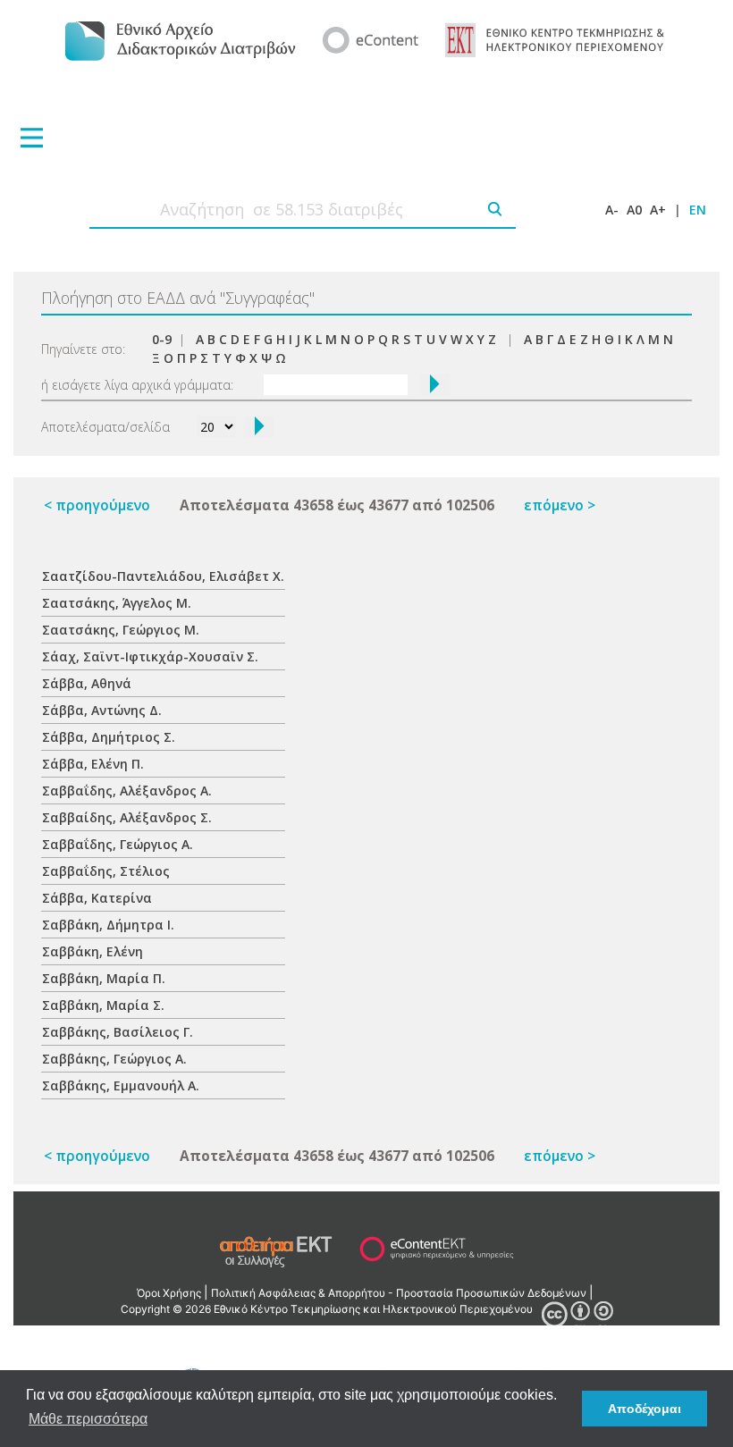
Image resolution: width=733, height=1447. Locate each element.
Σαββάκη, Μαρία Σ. (103, 1005)
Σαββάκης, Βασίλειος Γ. (117, 1031)
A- (612, 209)
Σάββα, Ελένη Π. (93, 763)
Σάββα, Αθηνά (86, 683)
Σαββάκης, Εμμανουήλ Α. (120, 1085)
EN (697, 209)
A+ (658, 209)
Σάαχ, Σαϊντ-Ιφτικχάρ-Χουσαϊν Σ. (150, 656)
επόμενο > (559, 505)
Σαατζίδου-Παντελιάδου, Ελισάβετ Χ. (163, 576)
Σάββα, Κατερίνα (97, 897)
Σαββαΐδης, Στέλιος (106, 870)
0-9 (162, 339)
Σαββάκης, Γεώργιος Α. (114, 1058)
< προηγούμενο (97, 505)
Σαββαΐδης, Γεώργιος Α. (117, 844)
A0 (634, 209)
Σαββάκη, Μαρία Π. (103, 978)
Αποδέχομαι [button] (644, 1408)
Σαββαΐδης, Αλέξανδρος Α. (127, 790)
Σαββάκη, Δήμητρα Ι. (108, 924)
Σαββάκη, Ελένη (92, 951)
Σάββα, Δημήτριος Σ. (108, 736)
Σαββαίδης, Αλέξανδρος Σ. (127, 817)
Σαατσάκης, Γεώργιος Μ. (120, 629)
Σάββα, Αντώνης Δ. (102, 710)
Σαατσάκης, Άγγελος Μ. (116, 602)
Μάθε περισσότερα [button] (88, 1418)
